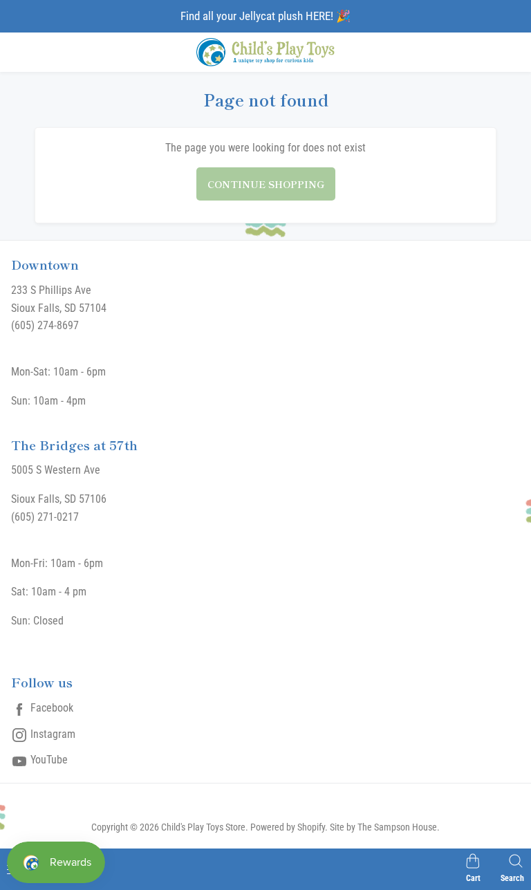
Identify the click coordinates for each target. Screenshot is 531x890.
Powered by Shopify (287, 827)
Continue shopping (265, 184)
